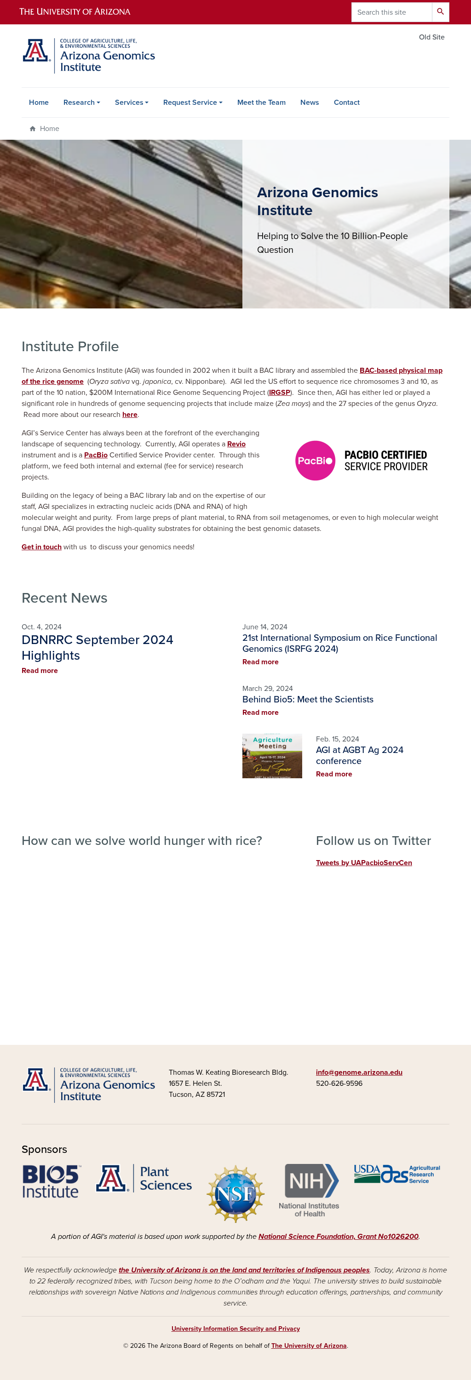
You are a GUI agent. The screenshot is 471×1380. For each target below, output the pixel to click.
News (309, 102)
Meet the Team (261, 102)
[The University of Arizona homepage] (83, 12)
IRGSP (279, 392)
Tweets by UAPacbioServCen (364, 862)
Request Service (190, 102)
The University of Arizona (309, 1346)
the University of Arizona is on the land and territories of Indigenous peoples (244, 1270)
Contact (347, 102)
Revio (236, 444)
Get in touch (42, 547)
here (130, 414)
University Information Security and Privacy (236, 1329)
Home (39, 102)
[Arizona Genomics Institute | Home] (88, 56)
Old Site (432, 37)
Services (129, 102)
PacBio (96, 455)
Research (79, 102)
